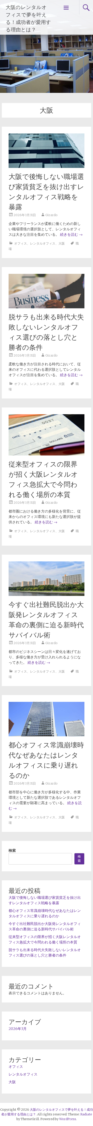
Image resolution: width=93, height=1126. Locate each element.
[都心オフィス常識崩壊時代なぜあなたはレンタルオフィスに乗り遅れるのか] (46, 735)
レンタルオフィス (42, 243)
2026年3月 (18, 1028)
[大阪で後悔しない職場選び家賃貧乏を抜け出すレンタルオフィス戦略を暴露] (46, 166)
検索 (12, 850)
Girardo (51, 215)
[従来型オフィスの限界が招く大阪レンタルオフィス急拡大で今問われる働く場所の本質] (46, 454)
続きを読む (71, 234)
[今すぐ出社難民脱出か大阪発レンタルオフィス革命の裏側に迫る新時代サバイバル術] (46, 594)
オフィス (20, 243)
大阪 (61, 243)
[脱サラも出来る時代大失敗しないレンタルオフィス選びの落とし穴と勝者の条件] (46, 307)
